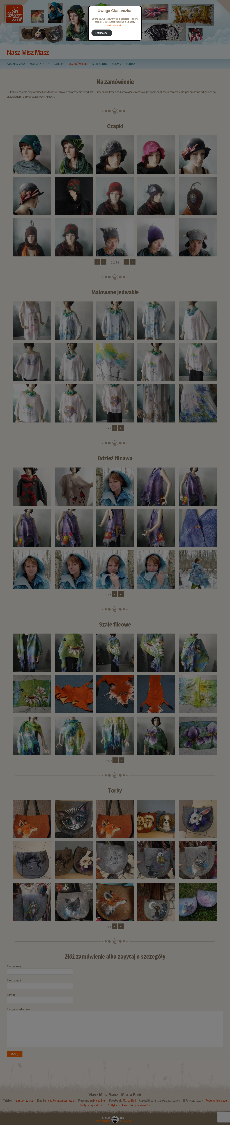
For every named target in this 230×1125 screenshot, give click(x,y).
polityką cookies (115, 25)
